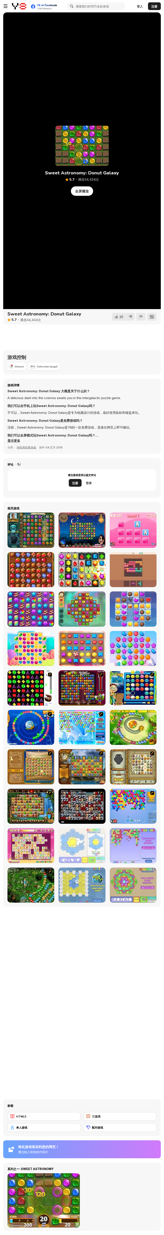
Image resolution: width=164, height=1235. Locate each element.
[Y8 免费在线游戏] (19, 6)
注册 (154, 6)
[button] (13, 440)
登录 (89, 483)
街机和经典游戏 (26, 447)
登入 (140, 6)
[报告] (141, 317)
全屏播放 (82, 191)
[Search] (71, 6)
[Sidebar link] (5, 6)
